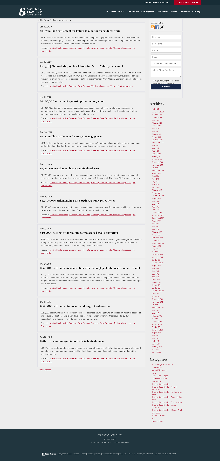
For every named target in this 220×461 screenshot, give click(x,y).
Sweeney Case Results (79, 48)
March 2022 (156, 126)
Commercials (157, 367)
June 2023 (155, 120)
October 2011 (156, 327)
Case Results (162, 11)
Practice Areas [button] (117, 11)
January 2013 (156, 296)
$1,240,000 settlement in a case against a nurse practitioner (77, 200)
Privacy (98, 454)
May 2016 (155, 249)
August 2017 (156, 221)
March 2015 (156, 280)
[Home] (107, 11)
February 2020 (157, 157)
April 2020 (155, 151)
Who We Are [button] (133, 11)
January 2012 (156, 319)
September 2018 (158, 196)
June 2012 (155, 310)
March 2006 (156, 352)
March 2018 (156, 210)
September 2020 (158, 143)
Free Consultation (187, 3)
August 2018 (156, 198)
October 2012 (156, 305)
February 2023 (157, 123)
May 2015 (155, 274)
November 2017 (157, 215)
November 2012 (157, 302)
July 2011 (155, 335)
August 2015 (156, 266)
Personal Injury (157, 381)
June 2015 (155, 271)
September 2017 (158, 218)
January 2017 (156, 235)
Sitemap (90, 454)
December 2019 (157, 162)
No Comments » (125, 86)
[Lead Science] (49, 453)
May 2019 (155, 182)
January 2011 (156, 349)
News (154, 373)
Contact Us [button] (185, 11)
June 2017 (155, 226)
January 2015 (156, 285)
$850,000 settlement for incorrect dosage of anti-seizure (75, 306)
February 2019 (157, 190)
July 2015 (155, 268)
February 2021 (157, 134)
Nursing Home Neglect (160, 376)
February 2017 (157, 232)
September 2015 (158, 263)
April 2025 (155, 109)
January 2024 (157, 115)
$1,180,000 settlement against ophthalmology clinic (72, 101)
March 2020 (156, 154)
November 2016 (157, 238)
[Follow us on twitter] (162, 27)
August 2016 (156, 246)
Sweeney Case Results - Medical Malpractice (111, 48)
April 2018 (155, 207)
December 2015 (157, 254)
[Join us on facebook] (157, 27)
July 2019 (155, 176)
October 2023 (157, 117)
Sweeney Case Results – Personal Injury (167, 402)
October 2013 (156, 288)
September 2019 (158, 171)
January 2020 (157, 159)
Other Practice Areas (159, 379)
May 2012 (155, 313)
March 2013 (156, 294)
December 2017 (157, 212)
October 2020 (157, 140)
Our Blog (196, 11)
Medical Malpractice (59, 48)
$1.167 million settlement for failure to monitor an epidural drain (80, 31)
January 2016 (156, 252)
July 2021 (155, 129)
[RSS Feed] (153, 27)
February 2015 (157, 282)
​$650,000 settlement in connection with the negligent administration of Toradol (90, 268)
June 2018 (155, 201)
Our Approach (147, 11)
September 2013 (158, 291)
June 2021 (155, 131)
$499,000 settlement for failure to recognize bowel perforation (79, 232)
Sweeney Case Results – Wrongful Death (167, 410)
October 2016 (156, 240)
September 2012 (158, 307)
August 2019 (156, 173)
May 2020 (155, 148)
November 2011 (157, 324)
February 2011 (157, 347)
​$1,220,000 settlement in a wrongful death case (70, 168)
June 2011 (155, 338)
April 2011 (155, 341)
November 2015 (157, 257)
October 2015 (156, 260)
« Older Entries (44, 369)
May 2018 (155, 204)
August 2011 (156, 333)
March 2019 (156, 187)
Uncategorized (157, 413)
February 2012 (157, 316)
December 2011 (157, 321)
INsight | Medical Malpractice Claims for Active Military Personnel (81, 66)
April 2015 (155, 277)
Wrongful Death (157, 421)
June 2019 (155, 179)
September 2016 (158, 243)
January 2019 (156, 193)
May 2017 (155, 229)
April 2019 (155, 184)
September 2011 (158, 330)
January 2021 (157, 137)
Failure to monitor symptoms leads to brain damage (72, 341)
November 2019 (157, 165)
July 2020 (155, 145)
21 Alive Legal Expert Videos (162, 365)
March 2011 (156, 344)
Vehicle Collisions (158, 416)
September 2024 (158, 112)
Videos (174, 11)
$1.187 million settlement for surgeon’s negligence (71, 136)
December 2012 (157, 299)
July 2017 (155, 224)
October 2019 (156, 168)
